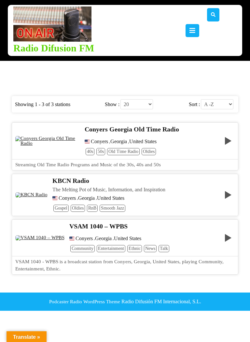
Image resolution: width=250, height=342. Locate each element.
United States (143, 141)
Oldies (149, 151)
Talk (164, 248)
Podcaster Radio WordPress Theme (84, 301)
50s (101, 151)
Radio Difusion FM (53, 48)
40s (90, 151)
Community (82, 248)
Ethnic (135, 248)
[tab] (192, 30)
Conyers (99, 141)
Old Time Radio (123, 151)
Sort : (194, 104)
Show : (112, 104)
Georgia (118, 141)
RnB (92, 208)
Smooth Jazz (112, 208)
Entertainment (111, 248)
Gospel (61, 208)
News (150, 248)
